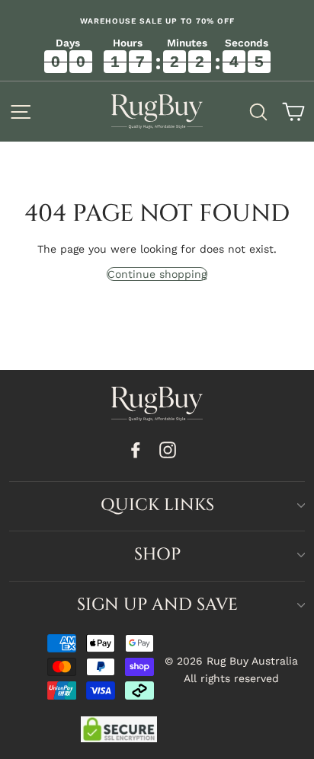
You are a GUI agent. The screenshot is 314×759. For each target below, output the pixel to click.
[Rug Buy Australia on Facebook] (135, 449)
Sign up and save (157, 605)
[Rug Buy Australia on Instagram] (167, 449)
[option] (157, 21)
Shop (157, 555)
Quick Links (157, 505)
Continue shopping (157, 274)
